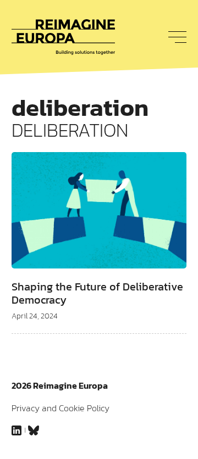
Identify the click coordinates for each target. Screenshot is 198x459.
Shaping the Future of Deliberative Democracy (97, 293)
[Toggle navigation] (174, 37)
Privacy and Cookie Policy (60, 407)
